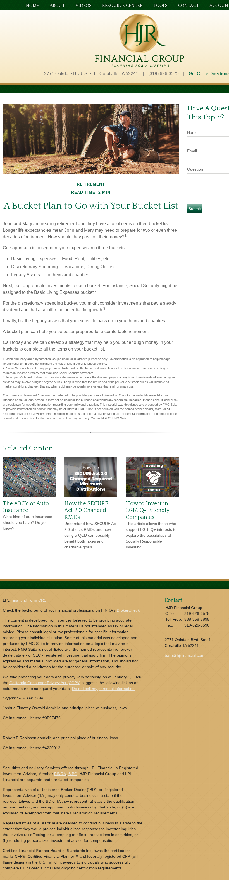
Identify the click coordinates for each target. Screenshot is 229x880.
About (57, 5)
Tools (160, 5)
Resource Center (122, 5)
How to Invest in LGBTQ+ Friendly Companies (147, 510)
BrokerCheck (128, 610)
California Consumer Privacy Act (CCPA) (44, 683)
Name (192, 132)
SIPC (72, 773)
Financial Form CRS (28, 600)
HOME (32, 5)
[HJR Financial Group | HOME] (139, 65)
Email (192, 151)
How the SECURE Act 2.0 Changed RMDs (86, 510)
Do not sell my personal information (103, 688)
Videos (83, 5)
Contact (188, 5)
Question (195, 169)
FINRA (60, 773)
